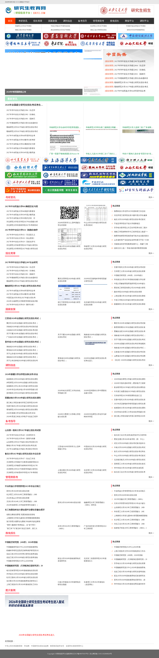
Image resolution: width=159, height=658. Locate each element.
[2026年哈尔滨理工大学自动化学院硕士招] (111, 615)
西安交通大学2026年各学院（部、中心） (129, 439)
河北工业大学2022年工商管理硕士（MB (129, 524)
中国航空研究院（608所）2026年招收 (21, 542)
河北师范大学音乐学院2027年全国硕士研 (22, 222)
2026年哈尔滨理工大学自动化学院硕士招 (129, 412)
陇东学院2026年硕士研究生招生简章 (128, 292)
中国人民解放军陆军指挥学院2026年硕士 (129, 284)
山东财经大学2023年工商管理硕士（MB (129, 507)
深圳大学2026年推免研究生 (136, 30)
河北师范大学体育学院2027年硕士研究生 (22, 245)
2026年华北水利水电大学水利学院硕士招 (22, 389)
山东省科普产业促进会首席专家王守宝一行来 (131, 240)
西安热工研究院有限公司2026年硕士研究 (129, 288)
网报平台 (129, 21)
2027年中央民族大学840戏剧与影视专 (20, 148)
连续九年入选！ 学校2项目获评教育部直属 (130, 248)
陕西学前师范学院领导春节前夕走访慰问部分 (131, 236)
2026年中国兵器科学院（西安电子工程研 (129, 383)
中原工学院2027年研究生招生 (60, 26)
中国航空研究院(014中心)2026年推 (19, 561)
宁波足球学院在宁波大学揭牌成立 (127, 223)
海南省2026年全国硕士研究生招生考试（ (22, 347)
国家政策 (52, 21)
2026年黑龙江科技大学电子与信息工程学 (22, 416)
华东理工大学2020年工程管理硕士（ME (129, 511)
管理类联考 (98, 21)
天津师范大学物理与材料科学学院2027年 (22, 465)
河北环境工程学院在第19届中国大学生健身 (130, 215)
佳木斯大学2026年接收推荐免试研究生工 (22, 581)
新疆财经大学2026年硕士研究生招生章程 (129, 304)
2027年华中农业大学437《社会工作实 (20, 459)
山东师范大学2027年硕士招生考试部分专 (22, 442)
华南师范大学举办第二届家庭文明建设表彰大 (104, 127)
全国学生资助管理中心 (74, 646)
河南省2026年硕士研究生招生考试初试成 (22, 327)
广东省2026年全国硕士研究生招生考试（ (22, 337)
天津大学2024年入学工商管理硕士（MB (21, 501)
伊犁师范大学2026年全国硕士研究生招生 (22, 383)
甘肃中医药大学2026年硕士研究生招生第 (22, 406)
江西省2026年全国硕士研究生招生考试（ (23, 318)
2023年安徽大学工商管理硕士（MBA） (129, 499)
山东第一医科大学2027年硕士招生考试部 (23, 430)
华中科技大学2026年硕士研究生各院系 (129, 468)
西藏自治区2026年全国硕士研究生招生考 (129, 331)
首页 (10, 21)
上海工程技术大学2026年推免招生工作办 (22, 584)
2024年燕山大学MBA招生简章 (17, 498)
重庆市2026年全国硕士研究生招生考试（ (22, 323)
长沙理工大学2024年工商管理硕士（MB (21, 494)
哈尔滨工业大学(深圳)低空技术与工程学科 (130, 435)
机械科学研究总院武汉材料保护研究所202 (22, 550)
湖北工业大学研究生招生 (98, 30)
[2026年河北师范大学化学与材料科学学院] (111, 637)
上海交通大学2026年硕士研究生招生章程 (129, 296)
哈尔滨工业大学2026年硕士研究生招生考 (129, 472)
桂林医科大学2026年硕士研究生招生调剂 (22, 379)
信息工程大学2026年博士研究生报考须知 (22, 554)
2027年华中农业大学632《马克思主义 (20, 235)
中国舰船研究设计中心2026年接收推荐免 (22, 547)
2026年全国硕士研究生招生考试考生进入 (25, 105)
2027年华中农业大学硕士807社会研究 (129, 61)
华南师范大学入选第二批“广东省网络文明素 (140, 127)
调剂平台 (144, 21)
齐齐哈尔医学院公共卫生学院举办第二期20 (130, 228)
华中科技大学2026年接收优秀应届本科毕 (129, 584)
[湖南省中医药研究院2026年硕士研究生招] (140, 637)
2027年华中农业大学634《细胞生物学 (21, 230)
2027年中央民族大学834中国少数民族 (20, 152)
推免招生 (114, 21)
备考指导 (82, 21)
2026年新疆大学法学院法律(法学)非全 (21, 374)
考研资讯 (22, 21)
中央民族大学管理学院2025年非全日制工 (23, 486)
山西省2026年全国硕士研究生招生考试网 (129, 356)
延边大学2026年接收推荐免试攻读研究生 (129, 576)
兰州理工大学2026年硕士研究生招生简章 (129, 271)
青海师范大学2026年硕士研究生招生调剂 (22, 410)
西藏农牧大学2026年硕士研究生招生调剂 (23, 398)
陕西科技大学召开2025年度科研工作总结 (129, 211)
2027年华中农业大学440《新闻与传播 (20, 438)
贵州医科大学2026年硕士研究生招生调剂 (22, 393)
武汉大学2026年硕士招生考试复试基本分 (129, 443)
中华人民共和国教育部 (13, 646)
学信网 (26, 646)
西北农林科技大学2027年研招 (60, 30)
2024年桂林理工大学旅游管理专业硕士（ (22, 505)
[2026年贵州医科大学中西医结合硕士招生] (140, 615)
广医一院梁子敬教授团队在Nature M (64, 154)
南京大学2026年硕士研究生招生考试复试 (129, 219)
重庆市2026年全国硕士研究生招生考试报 (129, 323)
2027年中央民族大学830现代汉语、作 (20, 218)
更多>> (151, 197)
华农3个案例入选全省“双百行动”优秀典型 (139, 154)
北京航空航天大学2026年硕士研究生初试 (129, 460)
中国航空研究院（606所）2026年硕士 (128, 275)
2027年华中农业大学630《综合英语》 (20, 238)
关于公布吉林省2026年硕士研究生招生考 (22, 361)
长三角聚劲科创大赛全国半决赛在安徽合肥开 (25, 510)
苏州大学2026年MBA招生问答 (17, 491)
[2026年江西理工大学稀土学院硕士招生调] (83, 637)
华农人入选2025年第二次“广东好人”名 (102, 154)
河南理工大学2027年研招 (23, 26)
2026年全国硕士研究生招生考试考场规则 (129, 344)
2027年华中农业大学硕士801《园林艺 (129, 74)
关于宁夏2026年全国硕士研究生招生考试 (22, 334)
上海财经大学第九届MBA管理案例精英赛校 (23, 518)
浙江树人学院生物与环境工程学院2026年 (22, 403)
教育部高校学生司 (57, 646)
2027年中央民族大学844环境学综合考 (129, 91)
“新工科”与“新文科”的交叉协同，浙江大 (21, 528)
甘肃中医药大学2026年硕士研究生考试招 (129, 267)
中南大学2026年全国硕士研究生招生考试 (129, 447)
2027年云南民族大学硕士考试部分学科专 (22, 449)
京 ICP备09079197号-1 (81, 654)
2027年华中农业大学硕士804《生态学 (129, 66)
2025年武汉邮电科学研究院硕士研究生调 (129, 404)
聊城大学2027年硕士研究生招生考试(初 (21, 445)
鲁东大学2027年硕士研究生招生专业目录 (23, 454)
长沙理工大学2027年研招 (98, 26)
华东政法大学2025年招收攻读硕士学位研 (129, 279)
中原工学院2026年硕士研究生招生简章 (129, 300)
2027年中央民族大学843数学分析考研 (20, 140)
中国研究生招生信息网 (39, 646)
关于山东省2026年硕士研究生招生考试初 (22, 354)
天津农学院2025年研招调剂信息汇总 (128, 395)
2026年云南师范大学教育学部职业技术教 (22, 301)
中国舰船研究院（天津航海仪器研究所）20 (24, 566)
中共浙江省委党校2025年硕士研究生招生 (129, 391)
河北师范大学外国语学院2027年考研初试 (22, 225)
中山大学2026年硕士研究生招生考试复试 (129, 456)
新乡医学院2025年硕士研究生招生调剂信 (129, 387)
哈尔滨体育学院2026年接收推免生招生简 (22, 570)
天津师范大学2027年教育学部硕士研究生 (22, 469)
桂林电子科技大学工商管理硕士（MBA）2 (130, 528)
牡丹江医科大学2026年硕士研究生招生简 (22, 577)
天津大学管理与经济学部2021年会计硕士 (129, 503)
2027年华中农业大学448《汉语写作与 (20, 435)
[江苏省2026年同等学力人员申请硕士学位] (83, 615)
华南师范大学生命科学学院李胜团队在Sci (66, 127)
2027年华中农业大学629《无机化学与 (20, 242)
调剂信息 (67, 21)
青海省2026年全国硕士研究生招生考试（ (22, 350)
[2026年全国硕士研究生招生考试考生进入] (36, 637)
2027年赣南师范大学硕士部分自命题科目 (131, 78)
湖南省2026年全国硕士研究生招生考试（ (22, 357)
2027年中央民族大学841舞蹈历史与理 (20, 144)
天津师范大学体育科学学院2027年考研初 (22, 472)
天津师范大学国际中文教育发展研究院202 (22, 462)
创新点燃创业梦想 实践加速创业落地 (20, 514)
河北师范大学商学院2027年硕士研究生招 (22, 249)
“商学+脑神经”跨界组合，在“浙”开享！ (21, 525)
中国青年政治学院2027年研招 (135, 26)
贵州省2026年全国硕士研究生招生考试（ (23, 342)
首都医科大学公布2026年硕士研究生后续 (22, 386)
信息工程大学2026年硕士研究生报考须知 (22, 557)
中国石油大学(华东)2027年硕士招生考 (21, 298)
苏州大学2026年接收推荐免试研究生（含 (129, 580)
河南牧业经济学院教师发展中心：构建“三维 (131, 244)
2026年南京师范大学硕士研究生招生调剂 (129, 379)
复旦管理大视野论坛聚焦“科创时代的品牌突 (23, 521)
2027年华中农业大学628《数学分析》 (20, 305)
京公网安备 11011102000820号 (101, 654)
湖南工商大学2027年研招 (23, 30)
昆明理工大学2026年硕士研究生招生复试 (129, 464)
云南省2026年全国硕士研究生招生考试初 (22, 330)
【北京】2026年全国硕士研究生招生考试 (129, 360)
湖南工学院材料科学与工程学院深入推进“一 (131, 232)
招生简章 (37, 21)
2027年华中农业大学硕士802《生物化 (129, 70)
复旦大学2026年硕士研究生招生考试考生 (129, 451)
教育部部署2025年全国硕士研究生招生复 (129, 327)
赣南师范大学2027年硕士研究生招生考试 (131, 82)
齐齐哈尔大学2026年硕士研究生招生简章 (22, 574)
